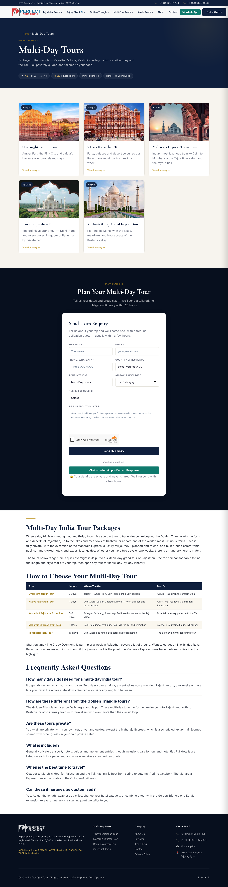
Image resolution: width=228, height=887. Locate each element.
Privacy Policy (142, 854)
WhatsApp (192, 12)
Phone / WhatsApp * (81, 359)
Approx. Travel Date (128, 375)
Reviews (139, 838)
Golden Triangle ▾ (99, 12)
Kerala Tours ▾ (145, 12)
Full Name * (76, 344)
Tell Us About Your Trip (84, 406)
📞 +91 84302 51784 (166, 2)
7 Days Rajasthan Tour (41, 601)
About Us (140, 833)
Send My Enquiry (114, 451)
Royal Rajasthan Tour (41, 632)
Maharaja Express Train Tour (45, 624)
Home (26, 33)
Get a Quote (214, 12)
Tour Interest (78, 375)
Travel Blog (141, 844)
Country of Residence (129, 359)
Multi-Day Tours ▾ (123, 12)
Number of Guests (80, 391)
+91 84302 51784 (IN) (193, 833)
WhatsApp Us (188, 846)
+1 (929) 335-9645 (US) (194, 840)
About (161, 12)
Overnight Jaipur (102, 849)
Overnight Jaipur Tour (41, 593)
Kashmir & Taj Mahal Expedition (46, 613)
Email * (119, 344)
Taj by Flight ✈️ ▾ (76, 12)
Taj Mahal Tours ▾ (52, 12)
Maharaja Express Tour (105, 838)
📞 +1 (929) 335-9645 (196, 2)
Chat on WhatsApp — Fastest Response (114, 470)
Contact (173, 12)
